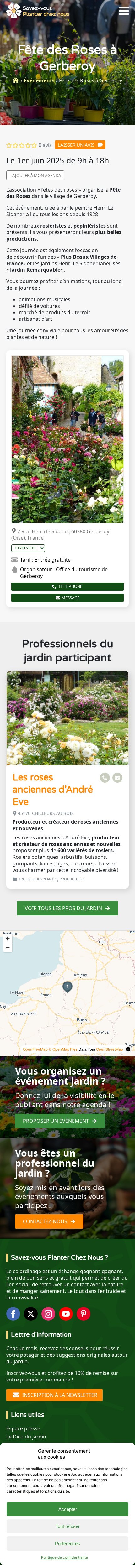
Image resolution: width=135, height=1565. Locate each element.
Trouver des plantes (38, 879)
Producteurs (72, 879)
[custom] (83, 1314)
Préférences (67, 1543)
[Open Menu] (124, 11)
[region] (67, 993)
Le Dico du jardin (26, 1436)
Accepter (67, 1509)
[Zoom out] (7, 947)
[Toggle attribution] (128, 1049)
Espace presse (23, 1428)
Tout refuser (68, 1526)
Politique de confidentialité (64, 1557)
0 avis (45, 145)
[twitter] (31, 1314)
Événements (39, 80)
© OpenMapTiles (63, 1049)
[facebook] (13, 1314)
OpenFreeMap (35, 1049)
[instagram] (48, 1314)
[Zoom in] (7, 938)
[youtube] (66, 1314)
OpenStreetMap (109, 1049)
